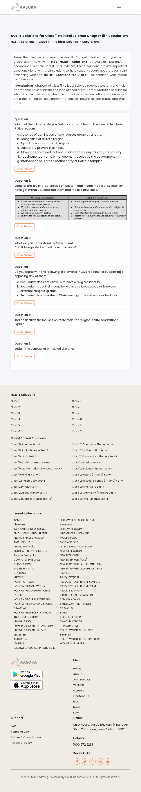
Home (77, 668)
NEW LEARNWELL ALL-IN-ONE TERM (81, 568)
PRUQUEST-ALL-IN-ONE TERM (78, 586)
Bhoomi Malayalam (26, 555)
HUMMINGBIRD (22, 621)
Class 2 (15, 407)
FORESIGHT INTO (24, 568)
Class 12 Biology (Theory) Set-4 (92, 468)
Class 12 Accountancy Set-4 (29, 493)
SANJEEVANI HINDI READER (75, 604)
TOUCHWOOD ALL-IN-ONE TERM (80, 639)
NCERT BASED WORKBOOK (76, 546)
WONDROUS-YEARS (72, 643)
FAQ (13, 726)
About (77, 674)
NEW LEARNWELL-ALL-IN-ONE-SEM (81, 564)
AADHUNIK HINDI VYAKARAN (30, 529)
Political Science (66, 42)
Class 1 (15, 401)
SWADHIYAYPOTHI (71, 621)
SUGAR (64, 612)
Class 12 (77, 431)
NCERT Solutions (23, 42)
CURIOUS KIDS (22, 564)
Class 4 (15, 419)
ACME (17, 520)
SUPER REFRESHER (70, 617)
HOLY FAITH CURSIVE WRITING (32, 599)
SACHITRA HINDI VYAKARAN (76, 595)
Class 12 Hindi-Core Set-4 (88, 487)
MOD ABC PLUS (69, 542)
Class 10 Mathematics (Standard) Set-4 (36, 468)
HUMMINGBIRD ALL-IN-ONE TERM (33, 626)
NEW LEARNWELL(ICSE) (73, 560)
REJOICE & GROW (71, 590)
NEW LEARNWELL (69, 555)
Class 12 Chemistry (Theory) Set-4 (94, 493)
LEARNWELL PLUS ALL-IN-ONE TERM (34, 648)
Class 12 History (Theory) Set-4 (92, 474)
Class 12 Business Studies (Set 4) (31, 499)
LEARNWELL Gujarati (72, 529)
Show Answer (25, 168)
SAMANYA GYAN (70, 599)
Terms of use (20, 731)
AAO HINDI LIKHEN (24, 542)
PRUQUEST (66, 573)
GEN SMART (21, 573)
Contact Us (81, 696)
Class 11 (44, 42)
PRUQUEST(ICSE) (70, 577)
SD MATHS (66, 608)
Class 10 (77, 419)
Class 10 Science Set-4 (25, 444)
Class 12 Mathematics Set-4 (90, 450)
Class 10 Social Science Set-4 (29, 450)
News (77, 707)
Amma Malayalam (25, 546)
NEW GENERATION (71, 551)
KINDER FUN (20, 639)
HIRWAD (18, 577)
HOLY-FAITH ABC (24, 582)
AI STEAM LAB (81, 679)
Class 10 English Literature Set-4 (31, 462)
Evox (76, 712)
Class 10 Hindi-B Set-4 (25, 474)
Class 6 (15, 431)
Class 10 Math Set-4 (23, 456)
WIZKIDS (78, 685)
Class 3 (15, 413)
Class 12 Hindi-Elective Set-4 (90, 499)
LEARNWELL (20, 643)
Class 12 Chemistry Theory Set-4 (93, 444)
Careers (78, 690)
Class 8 (76, 407)
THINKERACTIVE (69, 626)
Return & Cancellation (26, 737)
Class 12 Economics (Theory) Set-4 (94, 456)
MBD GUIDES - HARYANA (74, 533)
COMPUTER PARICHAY (27, 560)
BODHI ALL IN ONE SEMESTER (31, 551)
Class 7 (76, 401)
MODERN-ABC (68, 538)
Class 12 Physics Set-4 (25, 487)
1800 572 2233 (83, 744)
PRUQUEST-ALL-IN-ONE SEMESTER (80, 582)
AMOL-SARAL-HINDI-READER (31, 533)
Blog (76, 701)
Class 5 (15, 425)
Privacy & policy (21, 742)
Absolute (19, 524)
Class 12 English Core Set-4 (28, 481)
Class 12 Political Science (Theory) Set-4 (98, 481)
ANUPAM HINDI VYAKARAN (29, 538)
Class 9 (76, 413)
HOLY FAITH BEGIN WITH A (29, 586)
